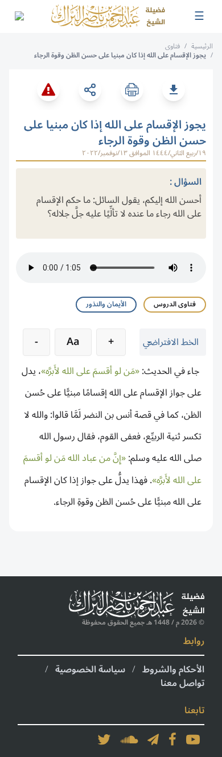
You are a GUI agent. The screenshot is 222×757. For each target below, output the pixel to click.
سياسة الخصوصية (90, 669)
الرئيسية (202, 46)
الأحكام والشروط (173, 669)
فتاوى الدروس (175, 304)
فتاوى (172, 46)
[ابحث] (18, 16)
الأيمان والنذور (106, 304)
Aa (73, 341)
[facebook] (172, 739)
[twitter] (104, 739)
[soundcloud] (129, 739)
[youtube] (193, 739)
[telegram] (153, 739)
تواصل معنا (182, 683)
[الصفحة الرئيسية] (108, 16)
